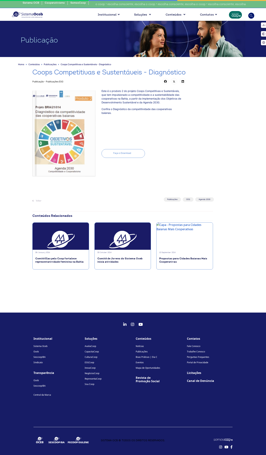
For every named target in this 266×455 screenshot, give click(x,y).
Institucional (107, 14)
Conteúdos (174, 14)
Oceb (36, 351)
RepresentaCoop (93, 378)
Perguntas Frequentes (198, 357)
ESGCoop (89, 362)
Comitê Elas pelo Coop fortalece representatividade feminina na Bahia (59, 260)
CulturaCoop (91, 357)
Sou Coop (89, 384)
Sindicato (38, 362)
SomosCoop (78, 3)
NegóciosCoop (92, 373)
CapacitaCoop (92, 351)
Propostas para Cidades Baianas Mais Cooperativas (183, 260)
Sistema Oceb (40, 346)
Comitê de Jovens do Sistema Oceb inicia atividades (119, 260)
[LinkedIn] (183, 81)
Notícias (140, 346)
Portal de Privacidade (197, 362)
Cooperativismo (55, 3)
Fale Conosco (193, 346)
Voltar (38, 201)
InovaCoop (90, 367)
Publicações (172, 199)
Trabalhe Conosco (196, 351)
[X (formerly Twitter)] (174, 81)
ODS (188, 199)
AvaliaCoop (90, 346)
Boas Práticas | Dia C (146, 357)
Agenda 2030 (204, 199)
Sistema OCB (31, 3)
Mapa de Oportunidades (148, 367)
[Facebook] (165, 81)
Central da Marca (42, 394)
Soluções (141, 14)
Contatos (207, 14)
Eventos (140, 362)
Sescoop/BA (39, 357)
